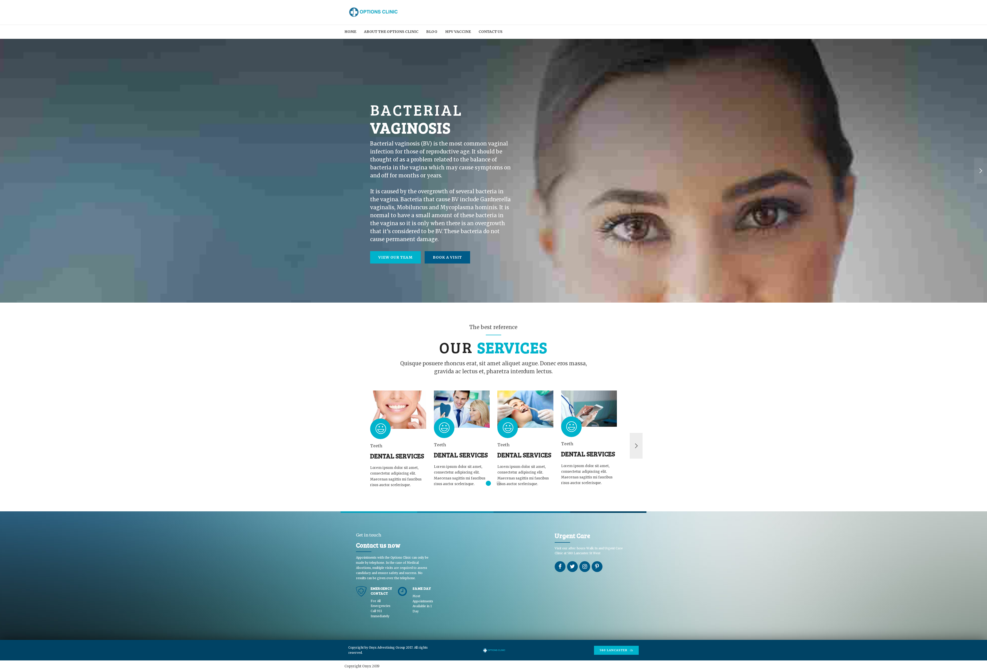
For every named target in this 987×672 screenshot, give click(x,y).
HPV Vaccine (458, 31)
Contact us (490, 31)
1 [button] (488, 483)
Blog (431, 31)
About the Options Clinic (391, 31)
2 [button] (498, 483)
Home (350, 31)
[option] (493, 171)
